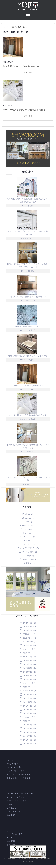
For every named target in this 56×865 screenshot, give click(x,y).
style (28, 540)
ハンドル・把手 (14, 767)
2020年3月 (28, 675)
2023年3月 (28, 623)
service (28, 533)
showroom (28, 537)
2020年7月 (28, 664)
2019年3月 (28, 709)
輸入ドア (11, 815)
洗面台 (10, 804)
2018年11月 (28, 721)
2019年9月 (28, 694)
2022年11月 (28, 638)
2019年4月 (28, 706)
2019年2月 (28, 713)
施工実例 (27, 563)
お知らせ (27, 544)
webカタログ (13, 838)
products (28, 529)
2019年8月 (28, 698)
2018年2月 (28, 743)
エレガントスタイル (16, 771)
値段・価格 (28, 72)
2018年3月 (28, 740)
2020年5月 (28, 668)
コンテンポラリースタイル (18, 778)
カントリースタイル (16, 797)
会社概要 (11, 841)
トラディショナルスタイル (18, 774)
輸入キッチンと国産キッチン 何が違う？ (28, 296)
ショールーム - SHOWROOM (20, 793)
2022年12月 (28, 634)
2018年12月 (28, 717)
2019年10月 (28, 691)
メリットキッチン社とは (18, 811)
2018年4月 (28, 736)
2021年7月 (28, 657)
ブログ (13, 27)
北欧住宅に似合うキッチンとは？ (28, 326)
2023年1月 (28, 630)
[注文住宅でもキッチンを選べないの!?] (13, 38)
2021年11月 (28, 653)
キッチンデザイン (28, 548)
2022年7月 (28, 645)
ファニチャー (13, 808)
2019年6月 (28, 702)
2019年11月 (28, 687)
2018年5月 (28, 732)
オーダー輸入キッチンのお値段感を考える (24, 109)
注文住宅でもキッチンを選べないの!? (22, 66)
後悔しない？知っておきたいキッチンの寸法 (28, 356)
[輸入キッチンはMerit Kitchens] (28, 4)
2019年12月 (28, 683)
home (28, 521)
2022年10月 (28, 641)
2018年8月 (28, 725)
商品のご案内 (13, 763)
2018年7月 (28, 728)
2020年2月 (28, 679)
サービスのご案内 (15, 834)
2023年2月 (28, 626)
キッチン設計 (28, 552)
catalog (28, 518)
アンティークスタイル (17, 800)
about (28, 514)
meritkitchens (28, 525)
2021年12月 (28, 649)
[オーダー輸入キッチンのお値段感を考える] (13, 82)
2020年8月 (28, 660)
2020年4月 (28, 672)
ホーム (5, 27)
